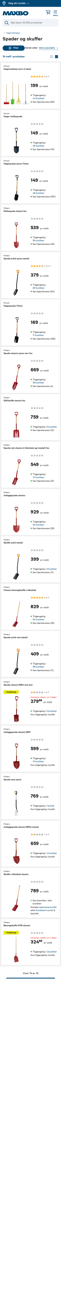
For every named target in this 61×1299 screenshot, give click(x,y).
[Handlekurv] (48, 12)
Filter (16, 47)
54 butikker (38, 619)
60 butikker (38, 287)
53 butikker (38, 524)
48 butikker (38, 145)
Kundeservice (43, 910)
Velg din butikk (17, 3)
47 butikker (38, 477)
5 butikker (52, 569)
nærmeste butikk (48, 907)
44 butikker (38, 98)
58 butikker (38, 666)
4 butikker (52, 853)
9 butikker (52, 426)
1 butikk (50, 805)
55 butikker (38, 382)
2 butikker (52, 951)
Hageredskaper (13, 33)
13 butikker (38, 761)
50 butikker (38, 240)
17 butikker (38, 335)
